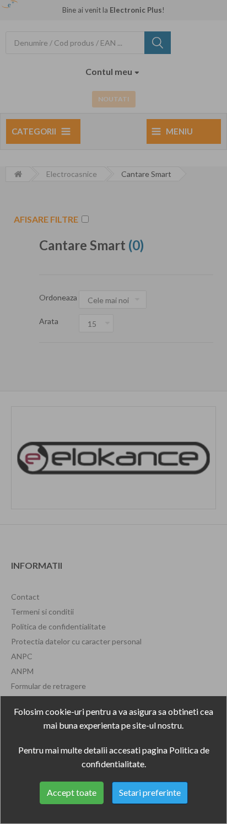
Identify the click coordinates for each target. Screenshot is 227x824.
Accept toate (71, 792)
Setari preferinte (150, 792)
